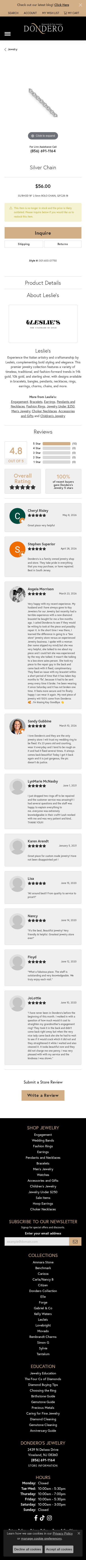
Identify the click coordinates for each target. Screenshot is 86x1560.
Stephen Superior (41, 544)
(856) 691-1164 (43, 150)
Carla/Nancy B (43, 1279)
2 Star (37, 457)
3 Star (37, 452)
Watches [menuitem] (43, 1175)
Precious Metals (43, 1407)
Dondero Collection (43, 1291)
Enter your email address (43, 1233)
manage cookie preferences (41, 1538)
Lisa (31, 878)
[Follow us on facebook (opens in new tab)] (36, 1518)
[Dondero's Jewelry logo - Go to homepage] (43, 28)
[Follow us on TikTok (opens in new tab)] (42, 1518)
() (74, 443)
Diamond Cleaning (43, 1419)
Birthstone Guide (43, 1396)
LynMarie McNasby (43, 781)
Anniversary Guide (43, 1430)
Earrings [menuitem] (43, 1152)
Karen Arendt (38, 841)
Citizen (43, 1285)
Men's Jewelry (20, 411)
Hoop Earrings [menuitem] (43, 1203)
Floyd (32, 957)
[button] (12, 13)
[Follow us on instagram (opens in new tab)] (49, 1518)
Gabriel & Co (43, 1308)
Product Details (43, 282)
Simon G (43, 1342)
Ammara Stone (43, 1262)
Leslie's (43, 1319)
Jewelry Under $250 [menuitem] (43, 1192)
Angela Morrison (41, 589)
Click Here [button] (61, 5)
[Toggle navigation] (7, 32)
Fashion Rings (35, 406)
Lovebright (43, 1325)
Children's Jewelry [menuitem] (43, 1186)
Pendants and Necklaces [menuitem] (43, 1157)
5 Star (37, 443)
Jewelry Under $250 (61, 406)
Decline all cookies (27, 1549)
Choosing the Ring (43, 1390)
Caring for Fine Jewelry (43, 1413)
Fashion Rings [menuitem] (43, 1146)
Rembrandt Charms (43, 1336)
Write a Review (43, 1095)
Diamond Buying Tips (43, 1384)
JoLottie (34, 998)
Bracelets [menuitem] (43, 1163)
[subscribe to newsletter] (75, 1241)
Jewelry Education (43, 1373)
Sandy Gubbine (39, 721)
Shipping (24, 244)
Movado (43, 1331)
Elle (43, 1296)
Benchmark (43, 1268)
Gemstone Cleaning (43, 1425)
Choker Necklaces (44, 411)
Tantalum (43, 1354)
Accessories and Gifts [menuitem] (43, 1180)
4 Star (37, 448)
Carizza (43, 1273)
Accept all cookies (59, 1549)
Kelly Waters (43, 1314)
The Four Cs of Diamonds (43, 1379)
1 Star (37, 462)
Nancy (33, 916)
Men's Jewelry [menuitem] (43, 1169)
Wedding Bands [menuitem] (43, 1140)
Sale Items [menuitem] (43, 1197)
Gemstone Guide (43, 1402)
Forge (43, 1302)
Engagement (19, 402)
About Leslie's (43, 295)
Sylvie (43, 1348)
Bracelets (36, 402)
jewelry (12, 49)
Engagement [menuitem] (43, 1134)
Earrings (49, 402)
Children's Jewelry (52, 416)
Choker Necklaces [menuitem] (43, 1209)
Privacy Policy (63, 1533)
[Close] (80, 5)
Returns (63, 244)
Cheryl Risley (38, 510)
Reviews (43, 431)
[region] (43, 102)
